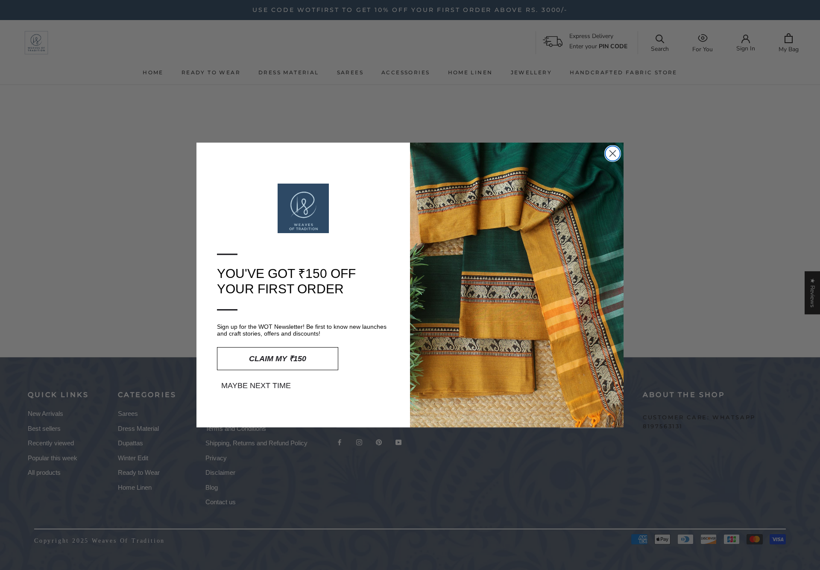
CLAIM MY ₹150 (277, 358)
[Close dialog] (612, 153)
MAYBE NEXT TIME (256, 385)
